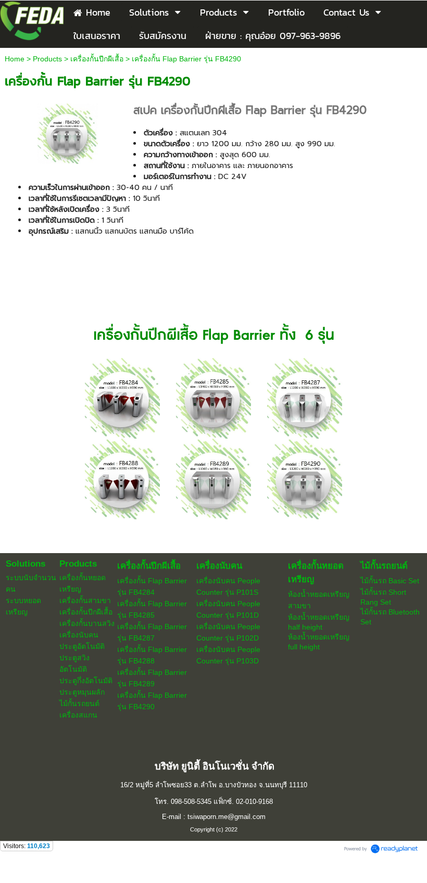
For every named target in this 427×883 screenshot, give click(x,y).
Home (14, 59)
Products (47, 59)
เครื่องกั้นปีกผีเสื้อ (96, 59)
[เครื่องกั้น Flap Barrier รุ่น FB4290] (67, 132)
